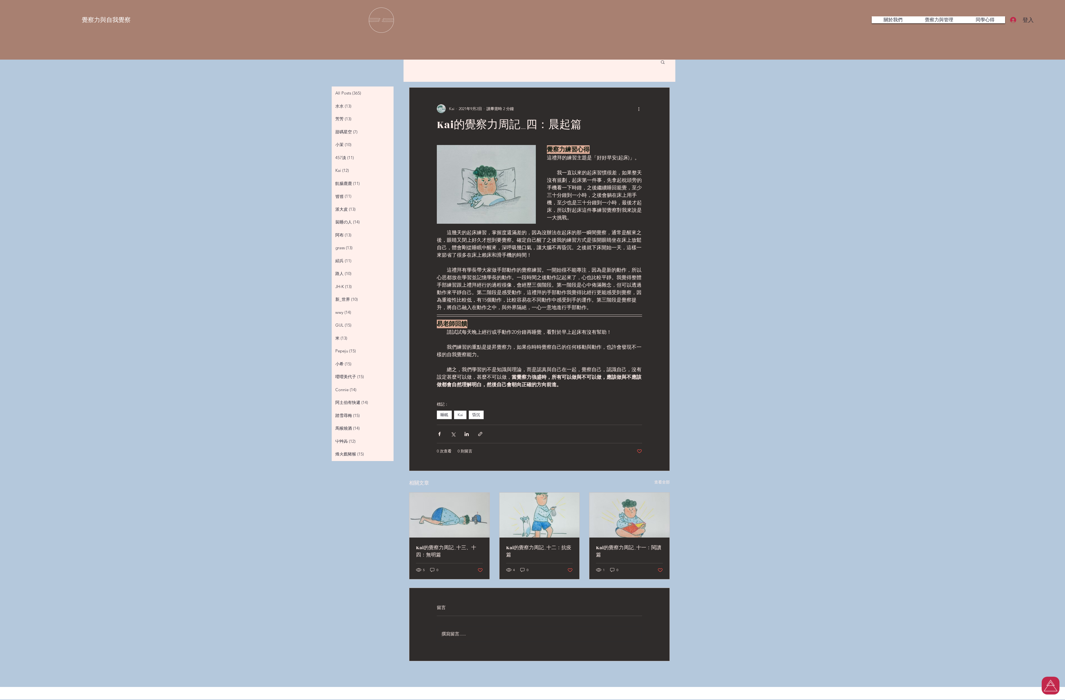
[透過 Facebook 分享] (439, 434)
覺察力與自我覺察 (106, 20)
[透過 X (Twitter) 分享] (453, 434)
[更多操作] (638, 108)
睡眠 (444, 414)
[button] (662, 62)
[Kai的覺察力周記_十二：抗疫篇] (539, 515)
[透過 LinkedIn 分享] (466, 434)
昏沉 (476, 414)
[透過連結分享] (480, 434)
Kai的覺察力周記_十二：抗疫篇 (538, 551)
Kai (460, 414)
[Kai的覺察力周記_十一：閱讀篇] (629, 515)
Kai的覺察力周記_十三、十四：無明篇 (446, 551)
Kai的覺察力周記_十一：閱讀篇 (628, 551)
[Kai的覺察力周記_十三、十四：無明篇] (449, 515)
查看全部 (662, 482)
